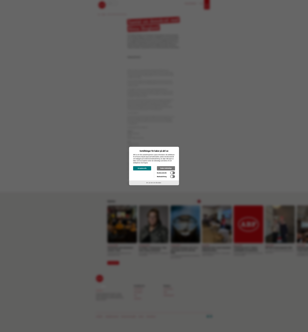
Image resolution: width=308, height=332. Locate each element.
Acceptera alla (142, 168)
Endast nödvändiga (166, 168)
